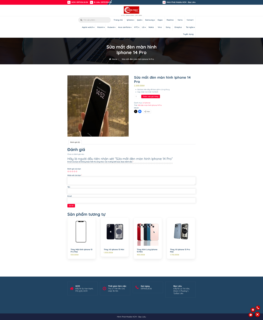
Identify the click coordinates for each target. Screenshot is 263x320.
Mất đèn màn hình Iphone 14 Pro (150, 105)
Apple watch (87, 27)
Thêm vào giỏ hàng (151, 96)
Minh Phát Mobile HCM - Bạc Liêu (181, 2)
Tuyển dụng (188, 34)
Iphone (130, 20)
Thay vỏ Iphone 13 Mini (114, 249)
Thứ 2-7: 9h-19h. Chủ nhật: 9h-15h (116, 289)
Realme (170, 20)
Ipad (139, 20)
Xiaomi (100, 27)
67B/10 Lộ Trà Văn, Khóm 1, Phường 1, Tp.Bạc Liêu (181, 290)
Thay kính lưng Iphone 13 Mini (147, 250)
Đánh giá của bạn (74, 169)
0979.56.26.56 (146, 288)
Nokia (151, 27)
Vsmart (190, 20)
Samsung (149, 20)
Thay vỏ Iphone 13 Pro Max (180, 250)
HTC (136, 27)
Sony (168, 27)
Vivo (160, 27)
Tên (68, 187)
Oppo (160, 20)
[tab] (75, 142)
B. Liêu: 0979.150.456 (103, 2)
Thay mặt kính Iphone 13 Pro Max (81, 250)
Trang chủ (118, 20)
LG (143, 27)
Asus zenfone (124, 27)
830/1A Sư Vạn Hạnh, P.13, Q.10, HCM (84, 289)
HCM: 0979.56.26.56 (80, 2)
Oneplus (178, 27)
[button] (257, 314)
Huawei (110, 27)
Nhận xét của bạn (74, 175)
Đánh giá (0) (75, 142)
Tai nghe (189, 27)
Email (69, 196)
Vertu (180, 20)
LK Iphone (146, 103)
